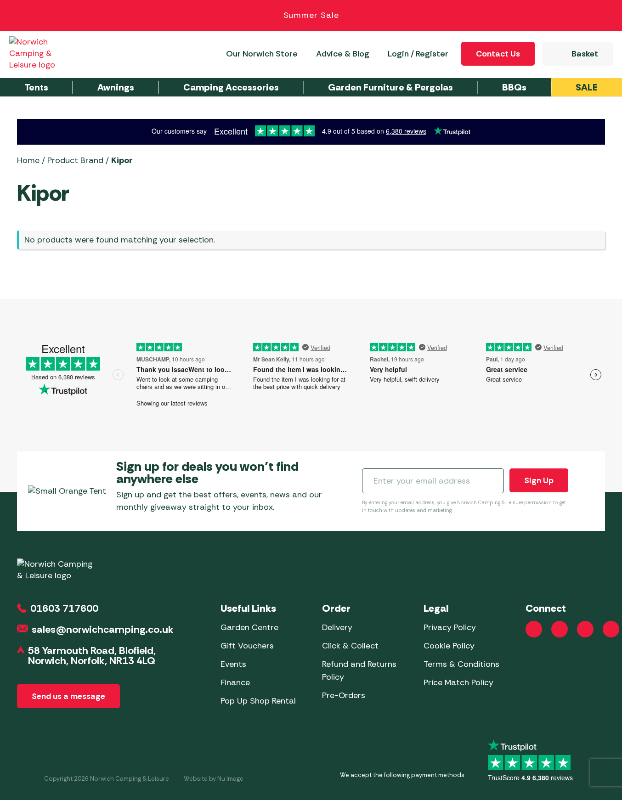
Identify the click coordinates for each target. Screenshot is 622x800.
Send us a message (68, 696)
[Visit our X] (611, 629)
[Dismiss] (604, 15)
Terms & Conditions (461, 664)
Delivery (337, 627)
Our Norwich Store (262, 53)
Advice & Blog (342, 53)
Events (233, 664)
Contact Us (498, 53)
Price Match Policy (458, 682)
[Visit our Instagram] (559, 629)
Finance (235, 682)
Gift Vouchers (247, 645)
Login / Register (418, 53)
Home (28, 160)
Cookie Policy (449, 645)
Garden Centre (249, 627)
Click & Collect (350, 645)
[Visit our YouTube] (585, 629)
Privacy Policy (450, 627)
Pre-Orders (343, 695)
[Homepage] (42, 53)
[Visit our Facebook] (534, 629)
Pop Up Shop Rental (258, 700)
